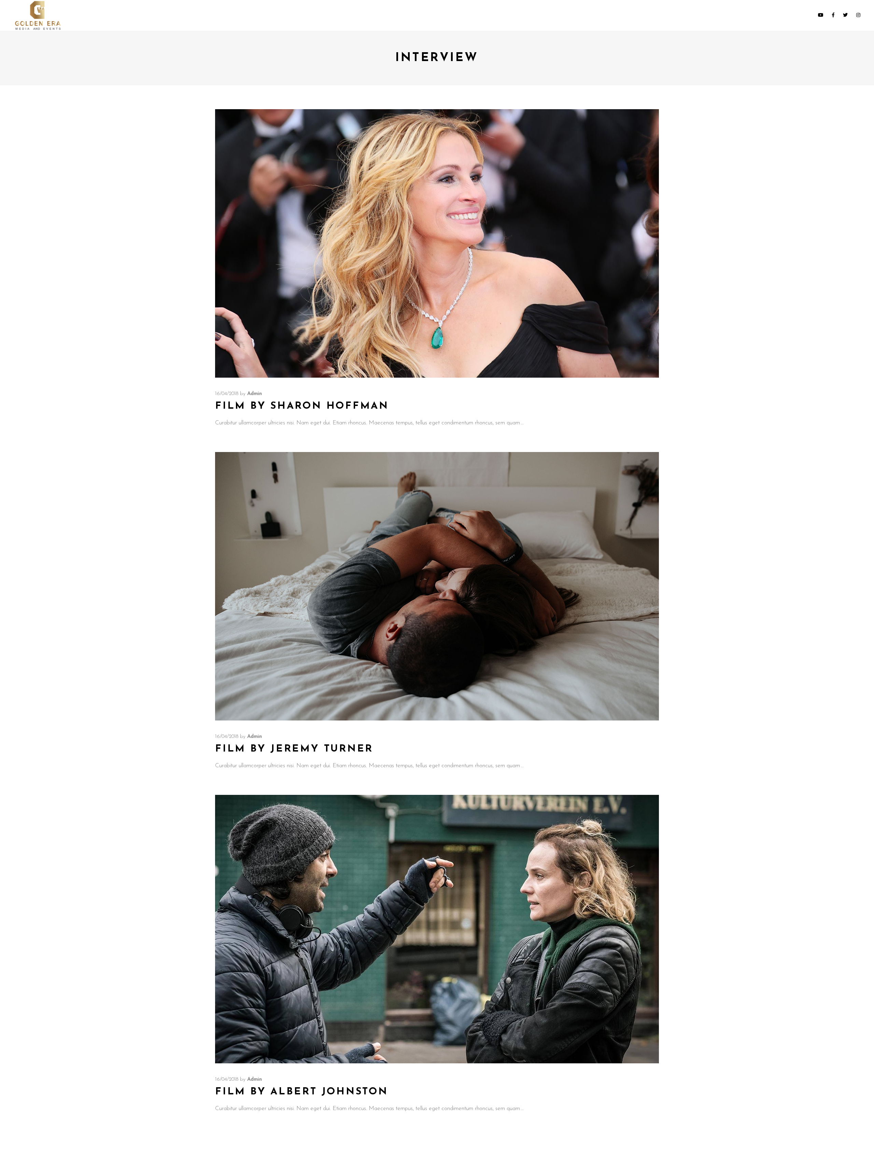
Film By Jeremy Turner (294, 749)
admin (254, 393)
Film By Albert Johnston (301, 1092)
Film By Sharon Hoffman (302, 406)
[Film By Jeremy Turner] (437, 586)
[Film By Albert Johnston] (437, 929)
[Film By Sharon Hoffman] (437, 243)
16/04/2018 (226, 393)
